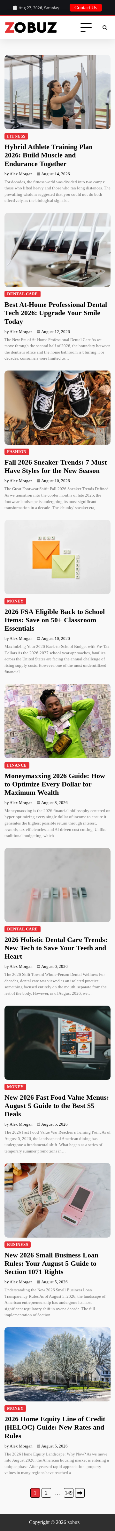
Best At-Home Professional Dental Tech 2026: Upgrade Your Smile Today (55, 313)
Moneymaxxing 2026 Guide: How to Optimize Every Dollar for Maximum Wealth (54, 784)
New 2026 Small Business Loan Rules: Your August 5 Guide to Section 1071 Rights (51, 1263)
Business (17, 1244)
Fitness (16, 136)
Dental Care (22, 294)
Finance (17, 765)
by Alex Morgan (18, 173)
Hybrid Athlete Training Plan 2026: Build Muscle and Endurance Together (48, 155)
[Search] (105, 28)
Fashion (17, 452)
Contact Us (85, 7)
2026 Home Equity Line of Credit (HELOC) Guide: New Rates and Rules (54, 1427)
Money (15, 601)
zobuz (73, 1522)
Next (80, 1493)
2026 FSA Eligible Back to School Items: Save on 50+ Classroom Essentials (54, 620)
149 (69, 1492)
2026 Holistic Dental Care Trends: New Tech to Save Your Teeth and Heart (55, 948)
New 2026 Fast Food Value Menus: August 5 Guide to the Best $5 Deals (56, 1106)
